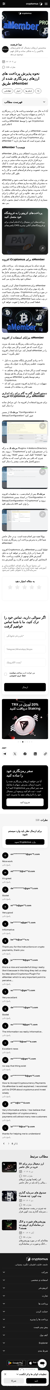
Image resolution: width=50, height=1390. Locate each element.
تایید (36, 1380)
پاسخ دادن (6, 865)
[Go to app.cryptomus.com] (34, 4)
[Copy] (45, 753)
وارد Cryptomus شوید (25, 842)
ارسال (25, 687)
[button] (25, 102)
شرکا (13, 1380)
